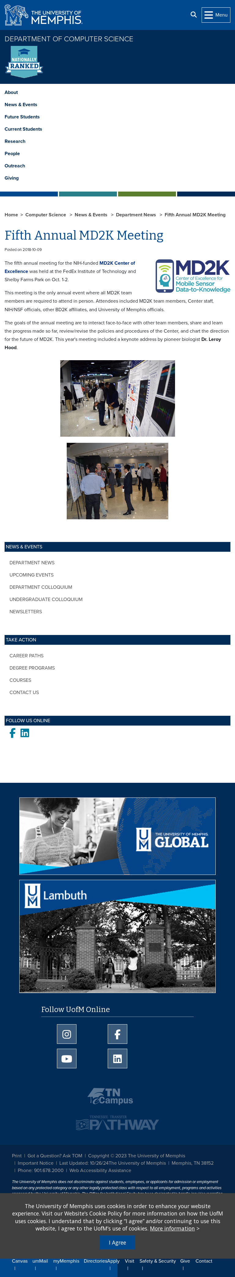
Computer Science (46, 215)
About (11, 92)
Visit (129, 1261)
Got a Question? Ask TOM (55, 1156)
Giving (12, 178)
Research (15, 141)
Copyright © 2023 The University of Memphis (136, 1156)
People (12, 154)
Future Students (22, 117)
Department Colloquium (40, 587)
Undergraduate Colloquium (46, 599)
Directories (95, 1261)
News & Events (21, 105)
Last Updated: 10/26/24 (84, 1163)
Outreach (15, 166)
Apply (113, 1261)
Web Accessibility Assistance (100, 1170)
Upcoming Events (31, 575)
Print (17, 1156)
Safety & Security (158, 1261)
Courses (20, 680)
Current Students (23, 129)
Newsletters (25, 612)
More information (172, 1228)
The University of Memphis (137, 1163)
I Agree (117, 1242)
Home (11, 215)
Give (185, 1261)
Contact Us (24, 692)
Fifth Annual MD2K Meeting (195, 215)
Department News (31, 563)
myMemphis (66, 1261)
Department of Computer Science (69, 39)
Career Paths (26, 656)
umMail (40, 1261)
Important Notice (36, 1163)
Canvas (20, 1261)
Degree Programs (32, 668)
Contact (204, 1261)
